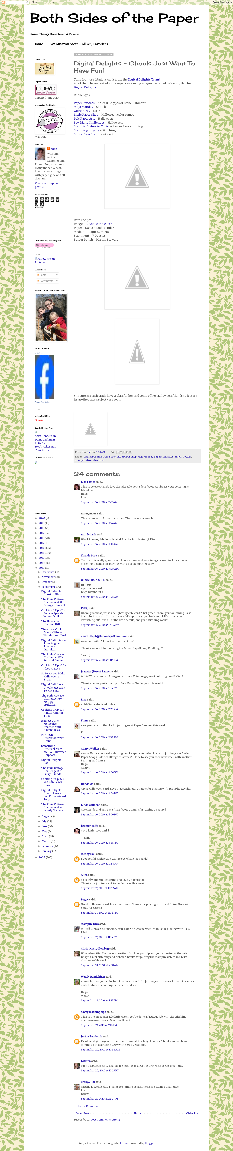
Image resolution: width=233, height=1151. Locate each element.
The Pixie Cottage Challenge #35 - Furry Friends (52, 771)
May (45, 831)
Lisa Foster (88, 481)
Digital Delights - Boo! (52, 761)
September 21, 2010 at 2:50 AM (99, 1098)
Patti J (84, 608)
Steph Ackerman (45, 446)
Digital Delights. (85, 87)
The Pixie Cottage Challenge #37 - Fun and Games (52, 657)
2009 (42, 857)
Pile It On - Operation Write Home (52, 737)
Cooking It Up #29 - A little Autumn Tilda (53, 712)
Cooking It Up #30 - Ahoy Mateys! (53, 667)
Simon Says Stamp (87, 134)
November (48, 577)
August (46, 816)
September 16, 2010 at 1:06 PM (99, 660)
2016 (42, 538)
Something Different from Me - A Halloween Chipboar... (53, 750)
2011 (41, 562)
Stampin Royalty (181, 456)
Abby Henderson (45, 436)
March (46, 841)
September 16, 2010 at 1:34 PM (99, 688)
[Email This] (118, 452)
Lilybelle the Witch (99, 224)
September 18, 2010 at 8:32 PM (99, 1000)
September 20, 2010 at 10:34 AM (100, 1049)
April (45, 836)
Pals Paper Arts (84, 118)
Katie (53, 148)
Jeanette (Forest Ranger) (96, 671)
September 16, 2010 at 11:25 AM (100, 596)
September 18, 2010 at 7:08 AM (100, 965)
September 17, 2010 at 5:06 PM (99, 912)
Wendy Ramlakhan (93, 976)
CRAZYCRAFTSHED (93, 580)
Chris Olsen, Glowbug (95, 948)
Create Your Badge (42, 402)
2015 (42, 543)
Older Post (193, 1113)
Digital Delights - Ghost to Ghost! (52, 593)
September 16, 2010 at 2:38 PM (99, 737)
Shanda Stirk (89, 555)
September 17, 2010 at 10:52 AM (100, 888)
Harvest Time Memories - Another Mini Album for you (51, 725)
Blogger (150, 1143)
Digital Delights (93, 456)
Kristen (86, 1061)
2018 (42, 528)
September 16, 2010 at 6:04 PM (99, 793)
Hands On (87, 783)
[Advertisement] (44, 488)
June (45, 826)
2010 (42, 567)
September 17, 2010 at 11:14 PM (99, 937)
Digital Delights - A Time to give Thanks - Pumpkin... (53, 645)
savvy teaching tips (93, 1011)
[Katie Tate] (44, 398)
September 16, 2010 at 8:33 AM (99, 544)
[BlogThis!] (121, 452)
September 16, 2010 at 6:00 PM (99, 772)
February (48, 846)
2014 (42, 547)
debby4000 (88, 1082)
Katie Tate (38, 353)
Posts (42, 274)
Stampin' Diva (90, 924)
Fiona (84, 720)
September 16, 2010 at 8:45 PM (99, 842)
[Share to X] (124, 452)
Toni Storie (42, 450)
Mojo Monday (83, 107)
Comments (46, 281)
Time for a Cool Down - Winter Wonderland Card (53, 632)
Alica (84, 874)
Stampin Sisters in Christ (92, 126)
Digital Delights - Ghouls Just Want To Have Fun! (53, 687)
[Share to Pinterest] (130, 452)
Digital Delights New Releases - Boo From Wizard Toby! (53, 794)
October (47, 581)
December (48, 572)
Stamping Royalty (86, 130)
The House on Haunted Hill (50, 623)
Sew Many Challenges (89, 122)
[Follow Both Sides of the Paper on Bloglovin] (44, 246)
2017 (42, 533)
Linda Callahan (90, 804)
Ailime (124, 1143)
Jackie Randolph (91, 1036)
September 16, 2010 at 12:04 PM (100, 624)
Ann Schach (88, 534)
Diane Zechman (45, 439)
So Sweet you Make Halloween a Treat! (53, 676)
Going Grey (82, 111)
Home (38, 44)
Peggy (85, 899)
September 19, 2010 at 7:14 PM (99, 1025)
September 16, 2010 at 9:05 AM (100, 568)
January (47, 851)
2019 (42, 523)
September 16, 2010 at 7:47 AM (99, 502)
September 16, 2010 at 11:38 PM (99, 863)
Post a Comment (88, 1106)
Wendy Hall (88, 853)
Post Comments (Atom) (105, 1119)
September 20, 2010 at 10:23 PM (100, 1070)
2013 (42, 552)
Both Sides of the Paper (114, 18)
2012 (42, 557)
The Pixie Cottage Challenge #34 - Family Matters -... (53, 807)
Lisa (83, 699)
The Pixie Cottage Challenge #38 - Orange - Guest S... (53, 602)
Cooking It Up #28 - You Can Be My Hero (53, 782)
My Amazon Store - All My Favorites (79, 44)
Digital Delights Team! (144, 79)
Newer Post (82, 1113)
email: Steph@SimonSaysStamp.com (104, 636)
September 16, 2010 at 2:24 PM (99, 709)
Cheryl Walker (90, 748)
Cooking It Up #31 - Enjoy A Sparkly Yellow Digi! (53, 613)
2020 (42, 518)
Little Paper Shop (86, 114)
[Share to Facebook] (127, 452)
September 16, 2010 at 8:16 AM (99, 523)
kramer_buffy (89, 825)
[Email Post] (112, 452)
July (44, 821)
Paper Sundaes (84, 103)
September (49, 586)
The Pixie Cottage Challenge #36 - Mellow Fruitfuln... (52, 700)
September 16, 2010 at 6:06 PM (99, 814)
